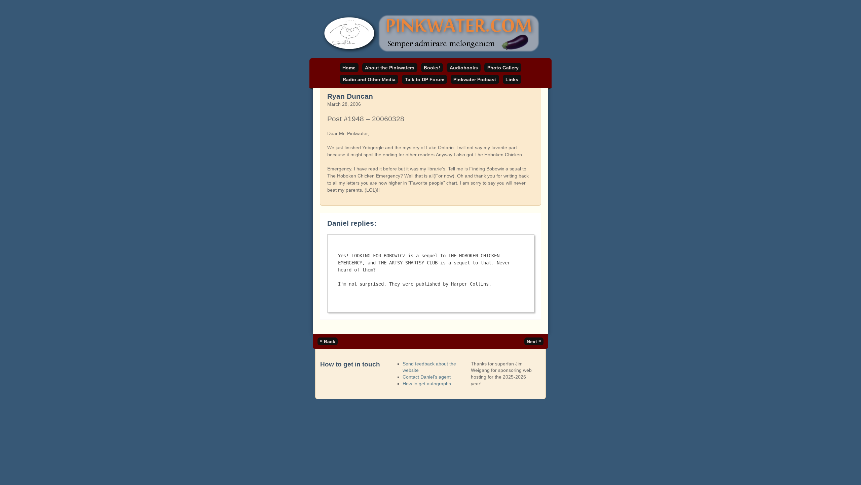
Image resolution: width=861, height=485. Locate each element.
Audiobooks (464, 67)
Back (327, 341)
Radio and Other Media (369, 79)
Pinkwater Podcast (474, 79)
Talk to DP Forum (424, 79)
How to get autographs (427, 383)
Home (348, 67)
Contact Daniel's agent (427, 377)
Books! (432, 67)
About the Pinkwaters (389, 67)
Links (512, 79)
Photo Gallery (503, 67)
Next (534, 341)
